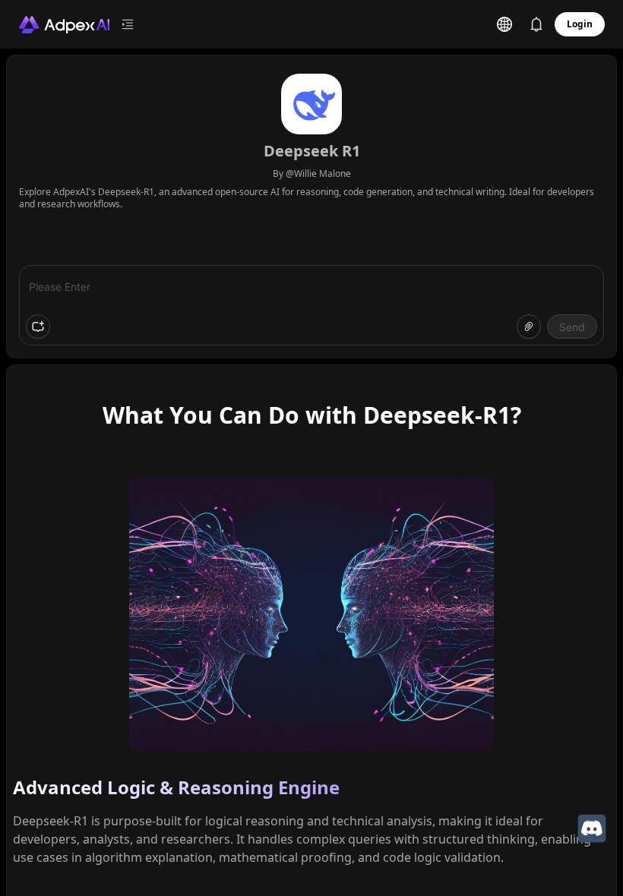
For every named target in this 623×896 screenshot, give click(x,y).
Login (580, 23)
